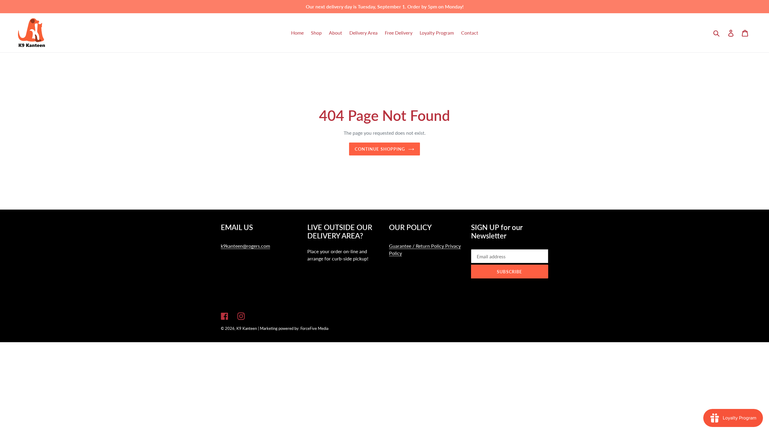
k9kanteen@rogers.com (245, 246)
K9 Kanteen (246, 328)
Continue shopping (380, 149)
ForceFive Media (314, 328)
